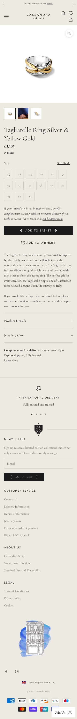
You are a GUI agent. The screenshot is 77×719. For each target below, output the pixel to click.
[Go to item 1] (10, 113)
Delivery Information (17, 506)
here (38, 301)
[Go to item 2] (23, 113)
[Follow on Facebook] (6, 671)
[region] (38, 396)
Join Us (60, 712)
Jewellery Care (12, 521)
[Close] (70, 712)
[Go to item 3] (36, 113)
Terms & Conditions (16, 591)
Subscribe (24, 477)
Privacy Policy (12, 598)
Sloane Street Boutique (17, 563)
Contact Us (11, 499)
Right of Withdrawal (16, 535)
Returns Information (16, 514)
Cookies (9, 605)
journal (50, 3)
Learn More (11, 360)
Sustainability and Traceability (22, 570)
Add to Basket (38, 230)
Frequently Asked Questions (21, 528)
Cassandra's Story (14, 556)
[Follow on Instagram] (17, 671)
